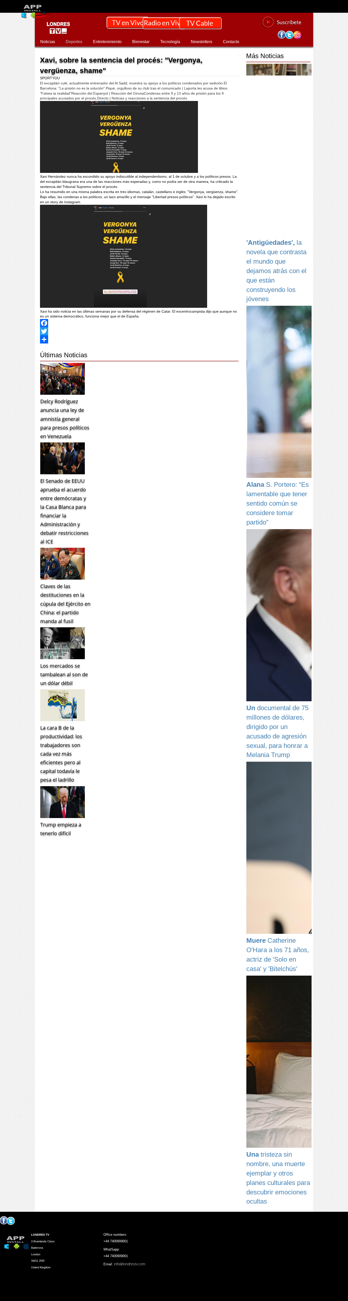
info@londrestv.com (129, 1263)
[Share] (139, 339)
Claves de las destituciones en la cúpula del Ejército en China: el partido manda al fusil (65, 603)
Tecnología (170, 42)
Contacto (231, 42)
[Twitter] (139, 331)
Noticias (47, 42)
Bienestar (141, 42)
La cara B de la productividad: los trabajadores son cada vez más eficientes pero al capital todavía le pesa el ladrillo (61, 753)
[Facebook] (139, 323)
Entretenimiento (107, 42)
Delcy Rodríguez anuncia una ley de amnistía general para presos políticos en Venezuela (64, 418)
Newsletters (201, 42)
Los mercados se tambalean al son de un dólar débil (64, 674)
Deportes (74, 42)
